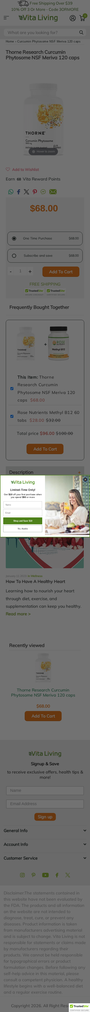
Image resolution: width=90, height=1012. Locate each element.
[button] (79, 1007)
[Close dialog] (85, 479)
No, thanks (23, 528)
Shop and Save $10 (22, 521)
